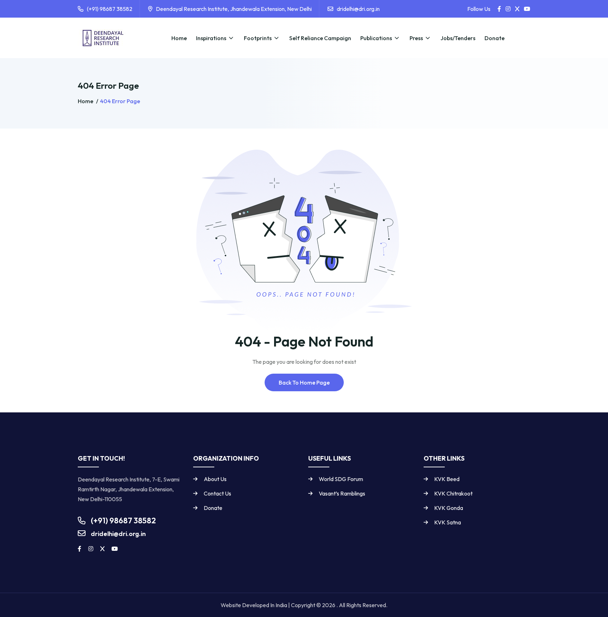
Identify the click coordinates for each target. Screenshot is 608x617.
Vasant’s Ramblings (342, 493)
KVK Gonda (448, 507)
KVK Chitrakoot (453, 493)
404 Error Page (120, 101)
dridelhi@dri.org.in (358, 8)
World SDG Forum (341, 478)
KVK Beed (447, 478)
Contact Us (217, 493)
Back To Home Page (304, 382)
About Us (215, 478)
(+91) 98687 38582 (109, 8)
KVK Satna (447, 522)
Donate (213, 507)
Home (86, 101)
